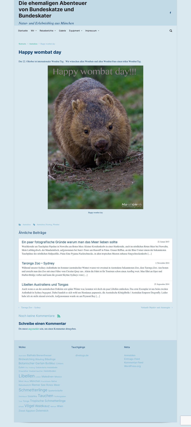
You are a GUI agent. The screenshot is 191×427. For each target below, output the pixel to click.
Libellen (27, 376)
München (35, 381)
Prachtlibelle (46, 381)
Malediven (48, 376)
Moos (26, 381)
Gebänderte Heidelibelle (46, 367)
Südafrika (32, 396)
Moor (21, 381)
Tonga (26, 401)
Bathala (31, 355)
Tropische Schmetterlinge (48, 401)
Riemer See (39, 384)
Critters (59, 363)
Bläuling (39, 359)
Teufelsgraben (60, 396)
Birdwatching (27, 359)
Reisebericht (25, 385)
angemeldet (33, 328)
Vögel (29, 406)
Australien (33, 43)
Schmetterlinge (33, 390)
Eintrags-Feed (132, 358)
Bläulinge (50, 359)
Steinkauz (23, 396)
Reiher (54, 381)
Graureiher (23, 371)
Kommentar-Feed (133, 362)
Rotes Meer (53, 384)
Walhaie (53, 407)
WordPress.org (132, 366)
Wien (60, 406)
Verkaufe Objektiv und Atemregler (155, 307)
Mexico (58, 376)
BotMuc (50, 363)
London (38, 377)
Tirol (20, 401)
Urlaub (21, 407)
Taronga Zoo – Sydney (31, 307)
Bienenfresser (44, 355)
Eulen (22, 367)
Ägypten (30, 410)
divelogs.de (82, 355)
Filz (26, 368)
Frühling (32, 368)
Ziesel (22, 410)
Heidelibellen (50, 371)
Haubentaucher (36, 371)
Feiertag (49, 224)
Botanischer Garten (32, 363)
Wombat (56, 224)
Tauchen (45, 395)
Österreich (42, 410)
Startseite (22, 43)
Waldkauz (42, 406)
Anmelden (129, 355)
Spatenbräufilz (55, 390)
